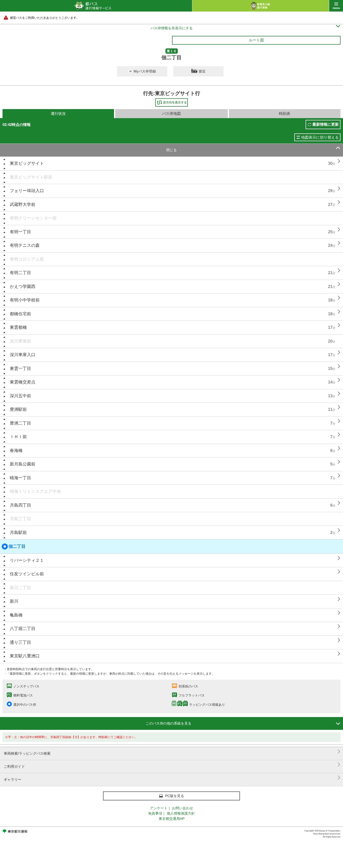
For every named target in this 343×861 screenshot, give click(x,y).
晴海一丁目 (20, 478)
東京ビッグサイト (27, 163)
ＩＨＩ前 (18, 436)
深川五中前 (20, 396)
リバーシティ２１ (27, 560)
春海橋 (16, 450)
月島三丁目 (20, 518)
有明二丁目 (20, 272)
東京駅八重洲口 (25, 656)
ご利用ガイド (172, 764)
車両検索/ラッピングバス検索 (172, 751)
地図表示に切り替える (320, 137)
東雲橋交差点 (22, 382)
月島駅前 (18, 532)
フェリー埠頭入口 (27, 190)
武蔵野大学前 (22, 204)
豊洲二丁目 (20, 423)
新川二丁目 (20, 587)
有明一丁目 (20, 231)
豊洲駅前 (18, 409)
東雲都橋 (18, 327)
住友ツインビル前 (27, 574)
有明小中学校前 (25, 300)
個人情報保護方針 (181, 813)
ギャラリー (172, 777)
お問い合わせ (182, 808)
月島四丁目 (20, 505)
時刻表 (284, 113)
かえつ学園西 (22, 286)
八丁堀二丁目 (22, 628)
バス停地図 (171, 113)
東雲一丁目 (20, 368)
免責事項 (155, 813)
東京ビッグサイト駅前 (31, 177)
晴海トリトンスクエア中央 (35, 491)
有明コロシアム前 (27, 259)
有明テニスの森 (25, 245)
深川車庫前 (20, 341)
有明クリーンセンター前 (33, 218)
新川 (14, 601)
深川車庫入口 (22, 354)
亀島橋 (16, 615)
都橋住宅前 (20, 313)
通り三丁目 (20, 642)
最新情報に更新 (325, 124)
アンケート (158, 808)
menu (336, 6)
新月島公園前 (22, 464)
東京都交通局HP (172, 819)
